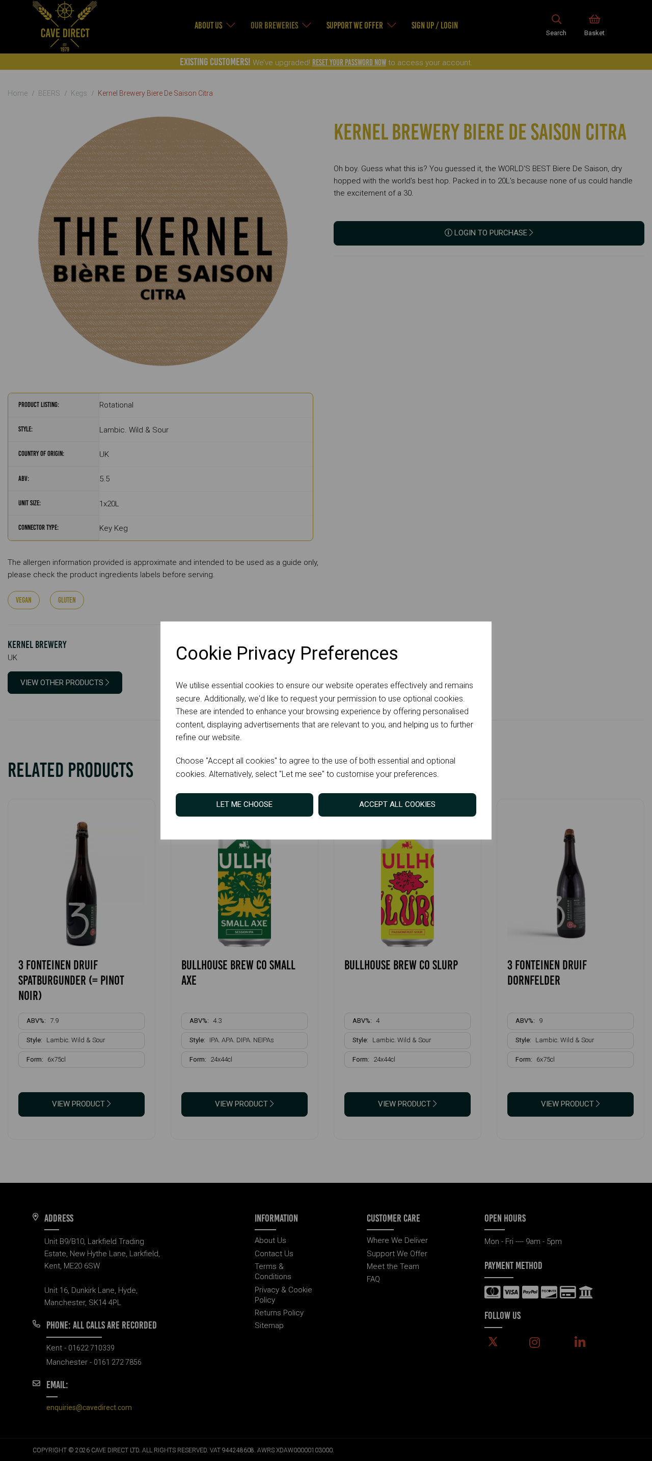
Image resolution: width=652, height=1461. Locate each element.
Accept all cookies (397, 804)
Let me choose (244, 804)
